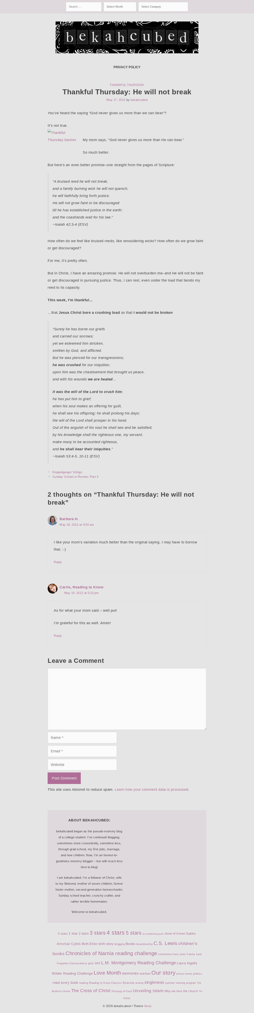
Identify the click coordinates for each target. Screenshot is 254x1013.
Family (191, 954)
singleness (154, 982)
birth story (106, 944)
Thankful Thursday (127, 85)
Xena (147, 1006)
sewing (139, 983)
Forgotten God (66, 963)
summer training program (180, 982)
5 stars (134, 933)
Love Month (107, 973)
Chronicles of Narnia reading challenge (111, 953)
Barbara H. (69, 519)
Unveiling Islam (148, 990)
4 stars (116, 932)
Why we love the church (181, 991)
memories (130, 973)
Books (131, 944)
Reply (58, 562)
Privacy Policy (127, 67)
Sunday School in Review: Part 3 (75, 476)
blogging (119, 944)
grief (91, 963)
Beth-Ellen (90, 944)
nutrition (145, 973)
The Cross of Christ (90, 990)
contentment (165, 954)
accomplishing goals (153, 934)
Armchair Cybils (69, 944)
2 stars (84, 933)
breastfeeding (144, 944)
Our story (163, 973)
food (198, 954)
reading (83, 982)
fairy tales (179, 954)
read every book (65, 983)
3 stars (98, 933)
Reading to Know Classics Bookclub (111, 982)
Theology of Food (121, 991)
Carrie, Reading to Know (81, 587)
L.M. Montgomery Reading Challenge (138, 962)
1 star (73, 933)
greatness (81, 963)
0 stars (63, 933)
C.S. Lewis (165, 943)
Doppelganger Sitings (67, 472)
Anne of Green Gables (180, 933)
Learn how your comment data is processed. (152, 790)
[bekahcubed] (127, 37)
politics (197, 973)
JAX (97, 963)
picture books (184, 973)
